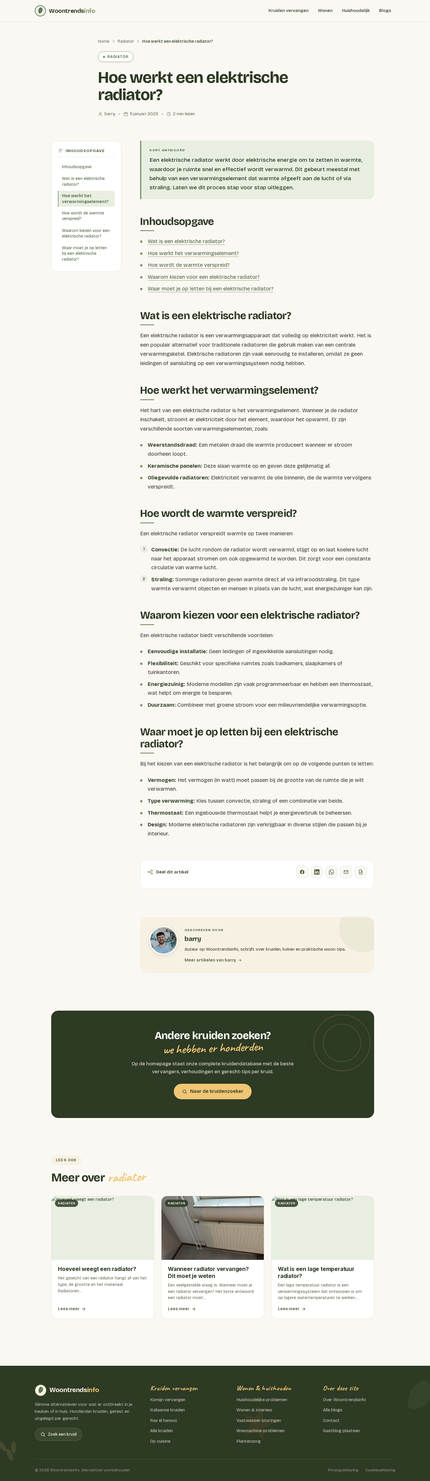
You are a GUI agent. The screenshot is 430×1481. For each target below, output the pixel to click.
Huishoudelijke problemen (261, 1399)
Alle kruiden (161, 1430)
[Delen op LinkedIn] (317, 872)
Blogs (385, 10)
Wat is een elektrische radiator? (83, 181)
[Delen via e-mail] (346, 872)
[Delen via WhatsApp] (331, 872)
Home (103, 41)
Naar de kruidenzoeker (216, 1091)
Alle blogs (332, 1410)
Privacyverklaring (343, 1470)
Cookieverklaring (380, 1470)
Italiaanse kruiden (167, 1410)
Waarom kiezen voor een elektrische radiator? (86, 233)
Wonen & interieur (254, 1410)
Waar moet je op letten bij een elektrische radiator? (84, 253)
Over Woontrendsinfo (344, 1399)
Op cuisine (160, 1441)
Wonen (325, 10)
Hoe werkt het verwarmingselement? (85, 198)
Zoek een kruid (62, 1434)
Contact (331, 1420)
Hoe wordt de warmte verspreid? (83, 216)
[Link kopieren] (361, 872)
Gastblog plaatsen (341, 1430)
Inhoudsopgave (77, 166)
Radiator (126, 41)
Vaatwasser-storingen (258, 1420)
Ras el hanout (163, 1420)
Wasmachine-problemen (260, 1430)
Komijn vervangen (167, 1399)
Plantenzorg (248, 1441)
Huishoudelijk (356, 10)
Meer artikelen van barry (210, 960)
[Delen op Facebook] (302, 872)
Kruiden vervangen (289, 10)
